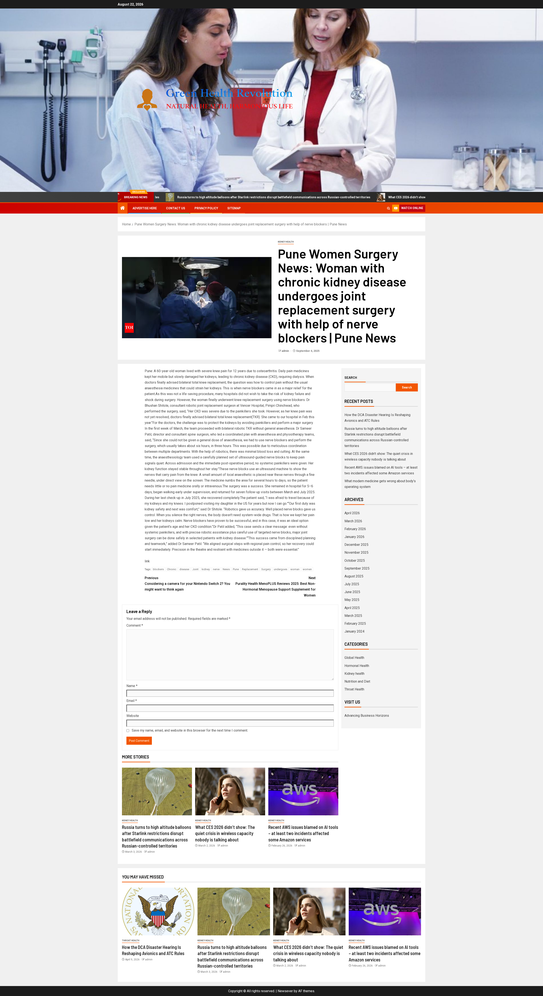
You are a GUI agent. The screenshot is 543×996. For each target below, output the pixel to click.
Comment (134, 625)
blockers (158, 569)
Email (131, 701)
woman (294, 569)
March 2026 (353, 521)
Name (131, 686)
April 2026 (352, 513)
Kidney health (286, 242)
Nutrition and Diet (357, 681)
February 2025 (355, 624)
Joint (195, 569)
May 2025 (351, 600)
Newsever (285, 991)
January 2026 (354, 537)
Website (132, 716)
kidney (206, 569)
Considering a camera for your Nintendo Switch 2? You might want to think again (187, 583)
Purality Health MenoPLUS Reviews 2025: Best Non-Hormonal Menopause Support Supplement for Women (275, 586)
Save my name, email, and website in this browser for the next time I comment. (190, 730)
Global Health (354, 658)
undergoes (280, 569)
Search (350, 377)
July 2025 (351, 584)
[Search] (388, 208)
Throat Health (354, 689)
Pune (236, 569)
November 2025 (356, 552)
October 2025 (354, 561)
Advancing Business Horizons (366, 716)
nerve (216, 569)
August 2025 (353, 576)
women (307, 569)
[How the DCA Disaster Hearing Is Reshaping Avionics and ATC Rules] (158, 911)
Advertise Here (145, 208)
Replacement (250, 569)
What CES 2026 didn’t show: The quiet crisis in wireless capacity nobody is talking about (383, 197)
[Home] (122, 208)
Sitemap (234, 208)
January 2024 (354, 631)
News (226, 569)
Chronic (171, 569)
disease (184, 569)
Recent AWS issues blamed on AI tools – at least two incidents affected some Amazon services (303, 833)
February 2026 (355, 529)
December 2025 (356, 545)
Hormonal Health (356, 666)
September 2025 (356, 568)
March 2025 (353, 616)
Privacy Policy (206, 208)
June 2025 (352, 592)
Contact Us (175, 208)
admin (286, 350)
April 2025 (352, 608)
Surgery (266, 569)
